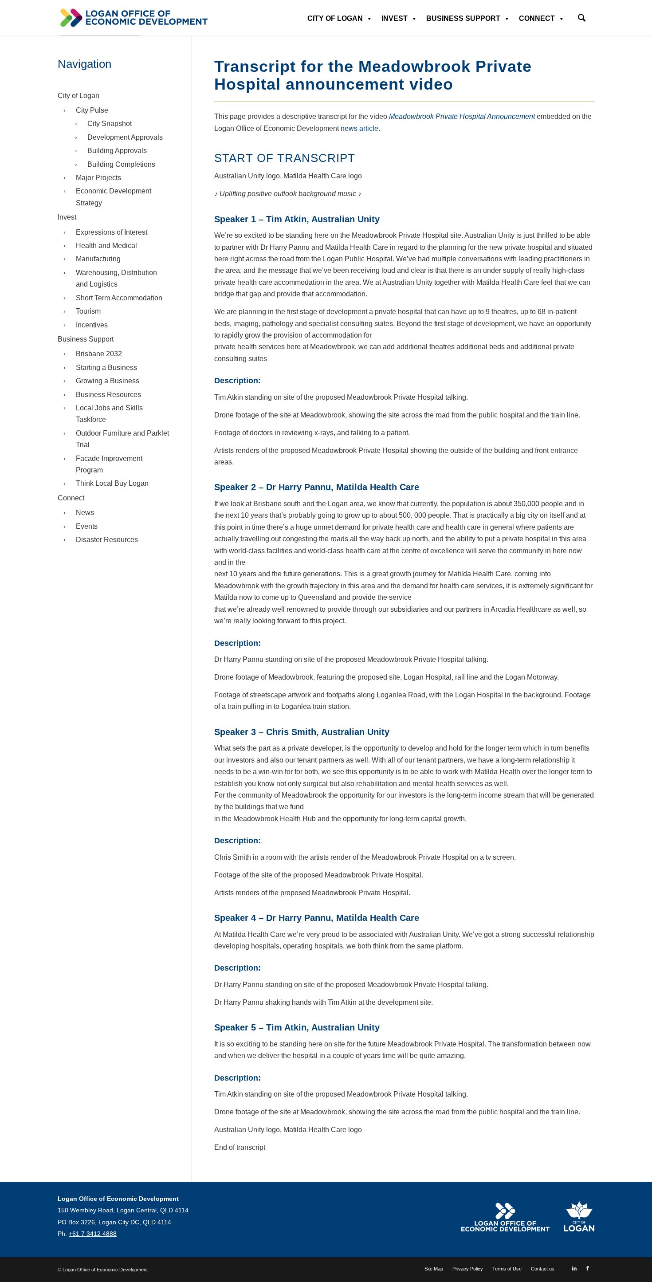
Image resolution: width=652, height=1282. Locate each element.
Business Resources (108, 394)
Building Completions (121, 164)
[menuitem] (581, 15)
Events (87, 526)
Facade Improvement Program (109, 464)
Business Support (463, 18)
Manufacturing (98, 259)
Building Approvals (117, 150)
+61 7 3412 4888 (93, 1233)
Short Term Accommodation (119, 298)
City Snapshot (109, 123)
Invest (394, 18)
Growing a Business (107, 381)
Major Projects (98, 177)
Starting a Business (106, 367)
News (85, 512)
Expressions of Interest (111, 232)
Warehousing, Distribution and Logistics (116, 278)
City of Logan (335, 18)
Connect (537, 18)
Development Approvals (125, 137)
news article (359, 128)
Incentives (92, 325)
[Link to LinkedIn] (574, 1268)
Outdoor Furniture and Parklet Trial (122, 438)
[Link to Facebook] (587, 1268)
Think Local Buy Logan (112, 483)
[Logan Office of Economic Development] (133, 17)
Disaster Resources (107, 539)
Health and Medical (106, 245)
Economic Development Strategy (113, 196)
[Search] (581, 19)
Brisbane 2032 (99, 354)
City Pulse (92, 110)
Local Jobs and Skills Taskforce (109, 413)
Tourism (88, 311)
